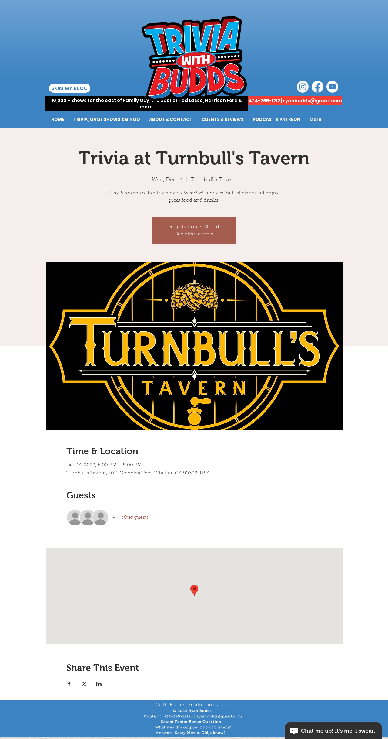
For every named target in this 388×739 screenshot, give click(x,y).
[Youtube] (332, 87)
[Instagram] (303, 87)
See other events (194, 234)
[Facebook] (317, 87)
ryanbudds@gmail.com (312, 101)
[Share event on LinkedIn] (99, 684)
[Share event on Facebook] (69, 684)
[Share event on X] (84, 684)
